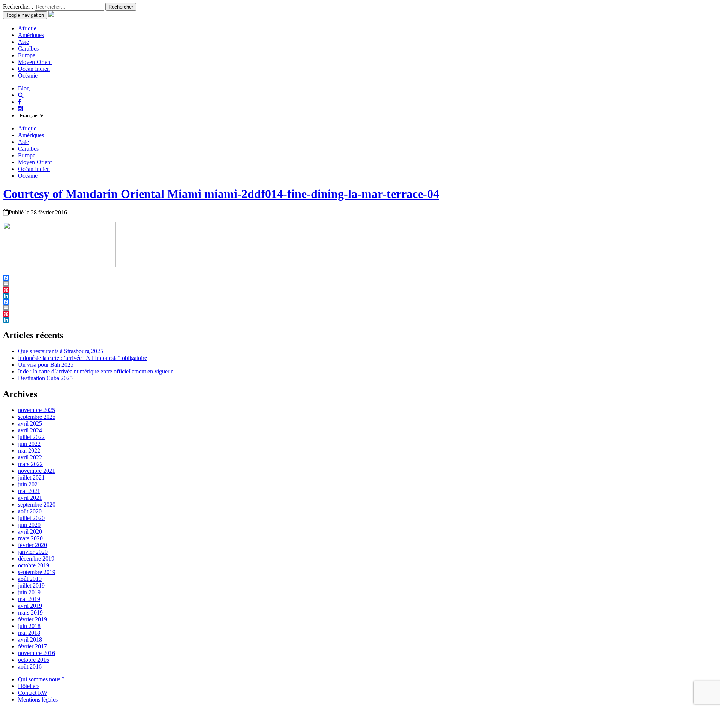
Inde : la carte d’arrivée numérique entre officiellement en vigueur (95, 371)
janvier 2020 (33, 552)
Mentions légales (38, 699)
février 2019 (32, 619)
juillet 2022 (31, 437)
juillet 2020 (31, 518)
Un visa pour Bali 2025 (46, 364)
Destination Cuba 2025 (45, 378)
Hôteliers (28, 686)
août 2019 (30, 579)
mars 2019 (30, 612)
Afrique (27, 28)
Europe (26, 55)
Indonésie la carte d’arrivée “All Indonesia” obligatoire (82, 358)
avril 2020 (30, 531)
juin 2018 (29, 626)
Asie (23, 42)
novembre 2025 (36, 410)
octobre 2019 (33, 565)
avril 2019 (30, 606)
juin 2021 (29, 484)
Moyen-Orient (35, 62)
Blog (24, 88)
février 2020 (32, 545)
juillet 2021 (31, 477)
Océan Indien (34, 69)
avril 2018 (30, 639)
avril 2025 (30, 423)
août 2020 (30, 511)
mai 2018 (29, 633)
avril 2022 (30, 457)
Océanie (28, 75)
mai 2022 (29, 450)
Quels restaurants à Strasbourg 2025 (60, 351)
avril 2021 (30, 498)
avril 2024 (30, 430)
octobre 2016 (33, 660)
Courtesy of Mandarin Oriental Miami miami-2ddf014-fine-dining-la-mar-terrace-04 (221, 194)
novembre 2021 (36, 471)
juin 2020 (29, 525)
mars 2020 (30, 538)
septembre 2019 (37, 572)
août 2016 (30, 666)
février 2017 (32, 646)
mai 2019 (29, 599)
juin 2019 (29, 592)
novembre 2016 (36, 653)
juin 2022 (29, 444)
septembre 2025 (37, 417)
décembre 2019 (36, 558)
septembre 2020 (37, 504)
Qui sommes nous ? (41, 679)
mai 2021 (29, 491)
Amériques (31, 35)
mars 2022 (30, 464)
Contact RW (32, 693)
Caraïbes (28, 48)
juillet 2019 (31, 585)
